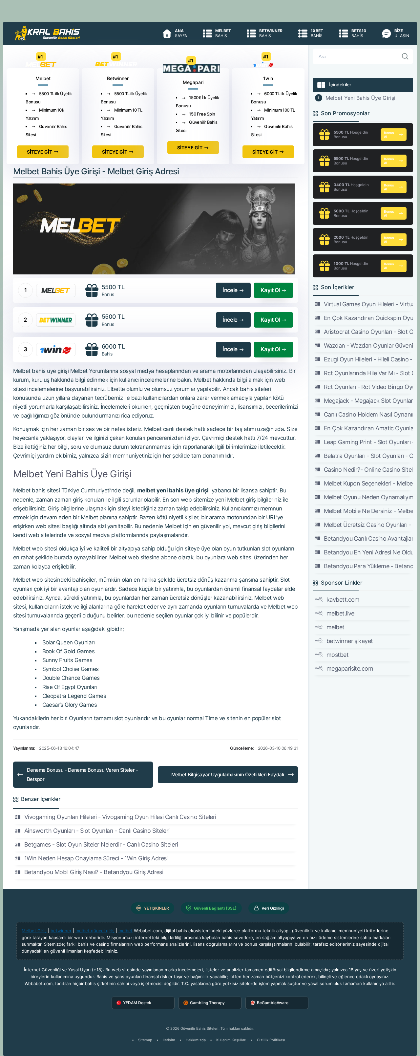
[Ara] (405, 56)
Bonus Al (389, 135)
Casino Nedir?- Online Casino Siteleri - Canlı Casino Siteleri (368, 469)
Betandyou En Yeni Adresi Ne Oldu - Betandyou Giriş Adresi (368, 552)
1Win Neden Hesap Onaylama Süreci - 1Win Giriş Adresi (96, 858)
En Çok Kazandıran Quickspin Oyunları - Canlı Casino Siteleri (368, 317)
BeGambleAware (272, 1002)
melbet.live (340, 613)
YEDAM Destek (137, 1002)
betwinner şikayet (349, 640)
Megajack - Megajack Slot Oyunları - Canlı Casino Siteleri (368, 400)
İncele (230, 290)
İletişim (169, 1040)
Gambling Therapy (207, 1002)
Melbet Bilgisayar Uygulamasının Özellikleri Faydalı (227, 774)
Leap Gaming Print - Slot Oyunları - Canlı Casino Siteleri (368, 442)
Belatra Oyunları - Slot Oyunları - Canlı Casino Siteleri (368, 455)
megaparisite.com (349, 668)
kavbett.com (343, 599)
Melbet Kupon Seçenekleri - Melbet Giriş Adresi (368, 483)
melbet (335, 627)
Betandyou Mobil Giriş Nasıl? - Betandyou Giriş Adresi (93, 872)
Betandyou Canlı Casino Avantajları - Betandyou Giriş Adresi (368, 538)
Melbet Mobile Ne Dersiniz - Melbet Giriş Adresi (368, 510)
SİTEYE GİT (39, 152)
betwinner (61, 930)
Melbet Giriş (34, 930)
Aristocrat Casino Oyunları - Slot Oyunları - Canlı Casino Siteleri (368, 331)
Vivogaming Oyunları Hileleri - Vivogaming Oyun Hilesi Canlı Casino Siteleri (120, 816)
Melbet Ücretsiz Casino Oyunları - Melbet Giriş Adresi (368, 524)
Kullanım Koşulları (231, 1040)
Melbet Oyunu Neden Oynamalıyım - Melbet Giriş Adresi (368, 497)
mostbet (337, 654)
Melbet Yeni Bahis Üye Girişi (360, 98)
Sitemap (145, 1040)
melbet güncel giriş (95, 930)
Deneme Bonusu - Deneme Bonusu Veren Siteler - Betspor (82, 774)
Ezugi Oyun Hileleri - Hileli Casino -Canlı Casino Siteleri (368, 359)
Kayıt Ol (270, 290)
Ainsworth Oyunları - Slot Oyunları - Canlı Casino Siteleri (97, 830)
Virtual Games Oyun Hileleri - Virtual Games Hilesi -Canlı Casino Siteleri (368, 304)
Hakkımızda (196, 1040)
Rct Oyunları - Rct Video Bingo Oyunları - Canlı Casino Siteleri (368, 386)
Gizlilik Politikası (271, 1040)
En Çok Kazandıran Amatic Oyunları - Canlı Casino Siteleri (368, 428)
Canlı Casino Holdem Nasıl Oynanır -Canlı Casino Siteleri (368, 414)
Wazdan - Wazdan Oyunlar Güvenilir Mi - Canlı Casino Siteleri (368, 345)
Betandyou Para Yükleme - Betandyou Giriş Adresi (368, 566)
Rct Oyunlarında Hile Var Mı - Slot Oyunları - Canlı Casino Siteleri (368, 373)
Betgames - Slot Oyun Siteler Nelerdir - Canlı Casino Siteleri (101, 844)
